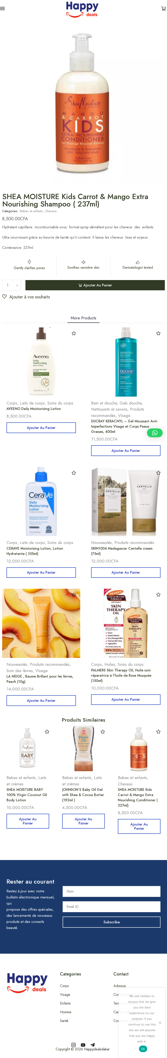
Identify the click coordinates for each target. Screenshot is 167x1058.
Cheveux (51, 211)
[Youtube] (83, 1045)
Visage (124, 415)
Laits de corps (32, 403)
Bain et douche (104, 403)
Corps (12, 403)
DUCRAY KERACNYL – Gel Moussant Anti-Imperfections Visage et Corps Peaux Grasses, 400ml (124, 426)
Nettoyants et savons (109, 409)
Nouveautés (101, 542)
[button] (2, 8)
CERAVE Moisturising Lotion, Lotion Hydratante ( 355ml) (35, 551)
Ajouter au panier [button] (41, 427)
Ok (143, 1049)
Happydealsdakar (96, 1049)
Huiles (109, 664)
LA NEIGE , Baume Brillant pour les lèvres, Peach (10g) (40, 679)
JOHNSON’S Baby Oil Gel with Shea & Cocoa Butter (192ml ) (83, 795)
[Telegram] (92, 1045)
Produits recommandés (134, 542)
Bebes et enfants (31, 211)
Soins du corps (60, 403)
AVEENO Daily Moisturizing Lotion (34, 408)
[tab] (83, 318)
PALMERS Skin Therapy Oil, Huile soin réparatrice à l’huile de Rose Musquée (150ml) (121, 675)
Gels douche (131, 403)
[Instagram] (73, 1045)
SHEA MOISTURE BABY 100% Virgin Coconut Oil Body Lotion (27, 795)
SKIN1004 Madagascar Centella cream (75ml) (121, 551)
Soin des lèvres (20, 671)
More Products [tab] (83, 318)
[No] (160, 1022)
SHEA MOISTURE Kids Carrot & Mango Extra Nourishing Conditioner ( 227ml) (138, 797)
